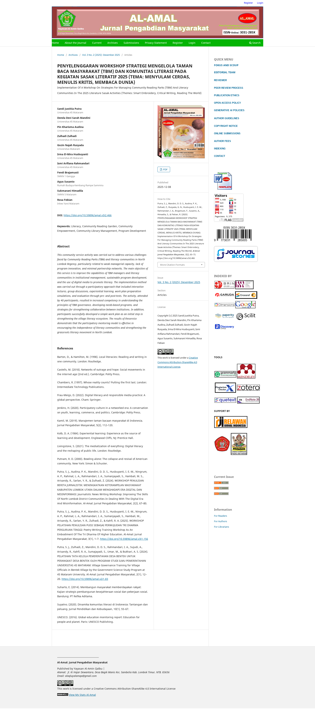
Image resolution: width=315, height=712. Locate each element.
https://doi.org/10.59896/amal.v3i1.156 (124, 539)
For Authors (220, 521)
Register (178, 42)
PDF (165, 169)
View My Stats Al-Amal (82, 695)
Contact (206, 42)
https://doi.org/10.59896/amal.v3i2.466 (88, 215)
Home (55, 42)
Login (192, 42)
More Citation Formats (172, 264)
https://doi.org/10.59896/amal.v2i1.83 (85, 579)
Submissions (131, 42)
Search (256, 42)
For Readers (220, 515)
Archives (112, 42)
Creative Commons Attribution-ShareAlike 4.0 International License (178, 362)
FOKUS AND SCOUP (226, 65)
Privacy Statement (156, 42)
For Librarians (221, 526)
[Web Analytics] (62, 695)
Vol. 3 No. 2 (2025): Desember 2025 (101, 54)
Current (97, 42)
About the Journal (75, 42)
